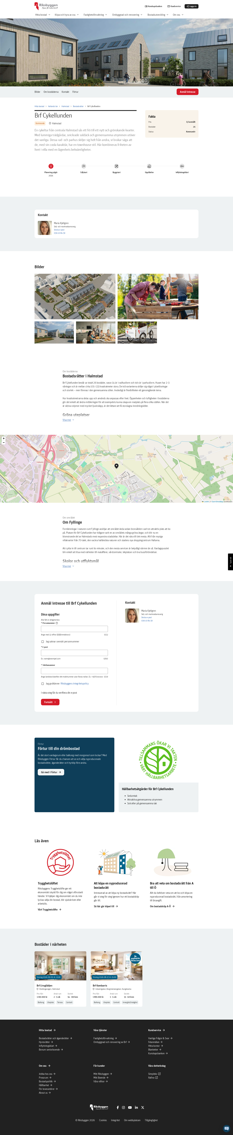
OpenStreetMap (217, 501)
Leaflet (206, 501)
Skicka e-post (59, 229)
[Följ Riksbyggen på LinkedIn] (136, 1107)
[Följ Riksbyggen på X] (142, 1107)
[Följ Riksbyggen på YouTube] (130, 1107)
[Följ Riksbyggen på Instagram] (123, 1107)
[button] (75, 296)
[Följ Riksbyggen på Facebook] (118, 1107)
